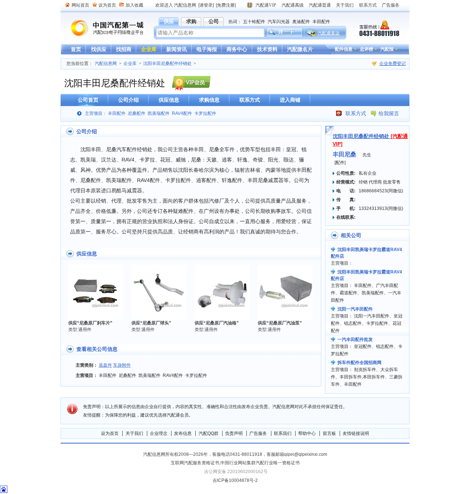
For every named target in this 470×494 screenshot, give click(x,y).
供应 (169, 21)
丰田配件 (321, 21)
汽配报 (387, 49)
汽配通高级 (293, 5)
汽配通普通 (320, 5)
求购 (191, 21)
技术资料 (267, 49)
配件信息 (343, 49)
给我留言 (389, 113)
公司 (214, 21)
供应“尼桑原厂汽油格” (217, 323)
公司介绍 (128, 100)
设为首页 (107, 5)
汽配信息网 (103, 28)
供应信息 (169, 100)
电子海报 (206, 49)
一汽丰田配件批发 (355, 339)
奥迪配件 (301, 21)
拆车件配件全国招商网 (359, 362)
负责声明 (234, 433)
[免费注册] (226, 5)
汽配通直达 (329, 33)
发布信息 (183, 433)
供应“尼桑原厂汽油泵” (280, 323)
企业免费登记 (392, 63)
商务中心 (237, 49)
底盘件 (105, 365)
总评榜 (366, 49)
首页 (76, 49)
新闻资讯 (176, 49)
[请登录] (206, 5)
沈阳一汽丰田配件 (355, 309)
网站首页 (80, 5)
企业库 (148, 49)
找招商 (123, 49)
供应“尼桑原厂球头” (151, 323)
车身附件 (122, 365)
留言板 (329, 433)
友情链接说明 (356, 433)
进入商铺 (290, 100)
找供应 (98, 49)
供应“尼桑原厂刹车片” (90, 323)
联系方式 (368, 5)
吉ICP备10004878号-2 (235, 480)
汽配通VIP (266, 5)
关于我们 (345, 5)
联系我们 (283, 433)
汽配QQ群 (208, 433)
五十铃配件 (254, 21)
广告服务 (391, 5)
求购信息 (209, 100)
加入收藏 (134, 5)
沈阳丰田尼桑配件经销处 (167, 63)
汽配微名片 (300, 49)
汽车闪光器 (279, 21)
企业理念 (158, 433)
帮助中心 (307, 433)
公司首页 (88, 100)
